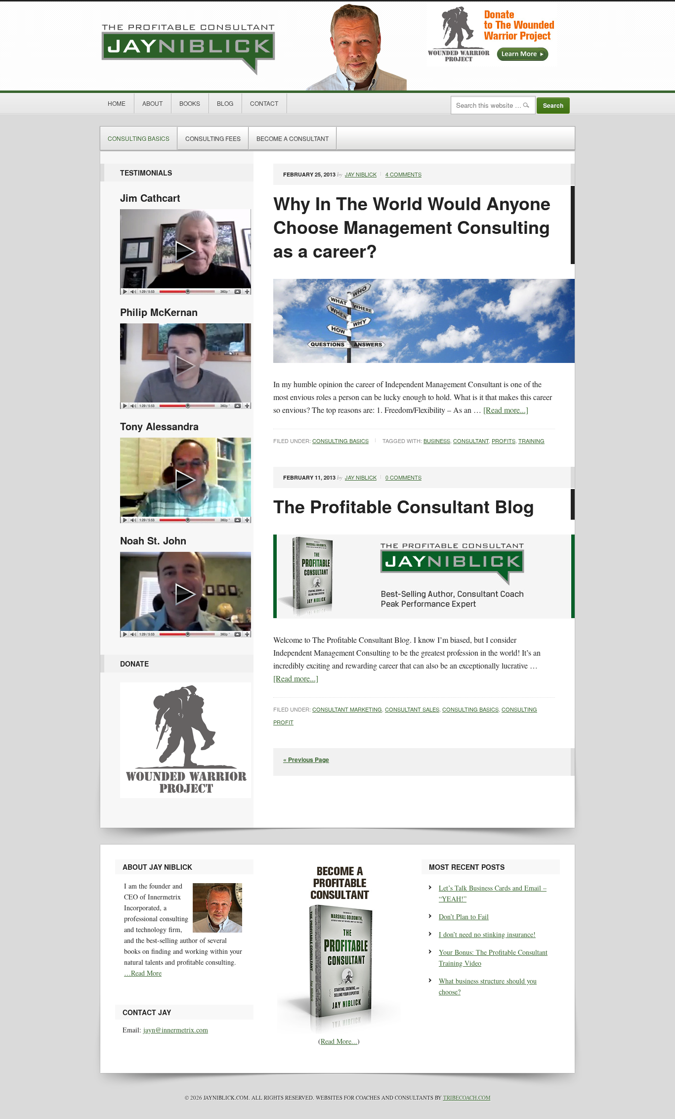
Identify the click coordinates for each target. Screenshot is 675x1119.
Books (189, 103)
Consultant (471, 441)
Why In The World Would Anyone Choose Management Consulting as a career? (411, 226)
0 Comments (403, 477)
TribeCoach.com (467, 1097)
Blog (225, 103)
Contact (264, 103)
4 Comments (403, 174)
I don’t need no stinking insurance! (487, 934)
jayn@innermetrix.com (175, 1029)
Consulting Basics (138, 138)
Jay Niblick (253, 45)
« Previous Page (306, 759)
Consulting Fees (213, 138)
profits (503, 441)
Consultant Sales (412, 709)
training (531, 441)
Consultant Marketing (347, 709)
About (152, 103)
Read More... (339, 1041)
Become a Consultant (292, 138)
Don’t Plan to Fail (464, 916)
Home (117, 103)
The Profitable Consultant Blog (403, 506)
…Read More (143, 973)
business (436, 441)
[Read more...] (505, 409)
